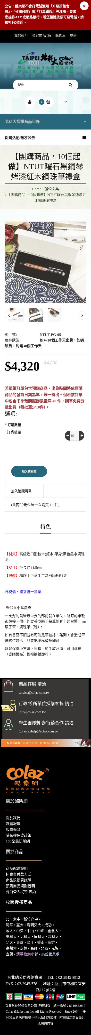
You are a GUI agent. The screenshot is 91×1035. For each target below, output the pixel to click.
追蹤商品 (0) (41, 35)
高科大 (53, 937)
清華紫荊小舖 (27, 954)
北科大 (25, 937)
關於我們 (13, 818)
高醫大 (11, 948)
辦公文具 (51, 189)
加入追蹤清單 (21, 491)
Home (36, 189)
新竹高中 (31, 919)
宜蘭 (9, 954)
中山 (30, 931)
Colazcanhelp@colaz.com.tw (38, 731)
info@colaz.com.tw (32, 712)
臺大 (20, 925)
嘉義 (23, 948)
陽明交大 (34, 925)
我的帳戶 (21, 35)
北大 (9, 942)
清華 (9, 925)
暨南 (40, 942)
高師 (34, 948)
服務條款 (13, 830)
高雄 (51, 942)
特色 (45, 527)
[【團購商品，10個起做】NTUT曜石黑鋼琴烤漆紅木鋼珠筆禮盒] (45, 262)
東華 (20, 942)
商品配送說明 (17, 868)
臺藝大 (53, 931)
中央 (20, 931)
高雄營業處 (50, 954)
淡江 (30, 942)
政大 (9, 931)
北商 (44, 948)
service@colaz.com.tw (34, 692)
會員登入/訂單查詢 (21, 892)
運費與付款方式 (18, 874)
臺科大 (11, 937)
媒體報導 (13, 824)
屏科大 (39, 937)
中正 (40, 931)
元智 (54, 948)
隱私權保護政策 (18, 835)
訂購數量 (14, 425)
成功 (48, 925)
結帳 (73, 35)
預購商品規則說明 (20, 886)
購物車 (60, 35)
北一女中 (13, 919)
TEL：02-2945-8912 (63, 977)
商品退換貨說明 (18, 880)
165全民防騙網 (18, 841)
